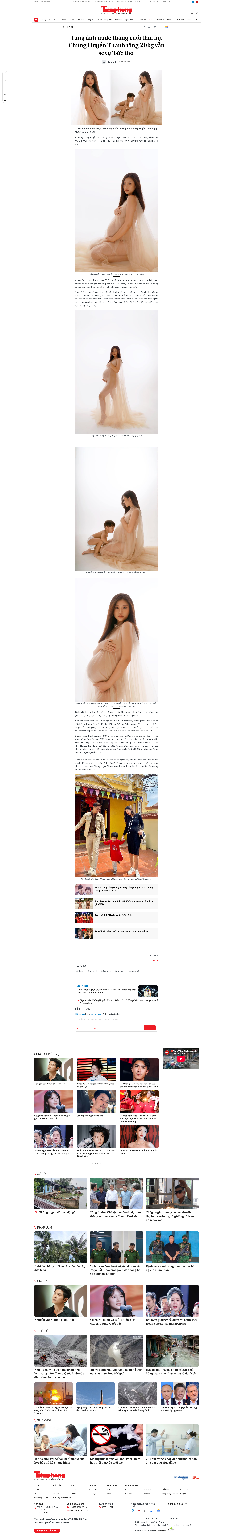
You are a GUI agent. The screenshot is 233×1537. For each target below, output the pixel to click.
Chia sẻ (5, 80)
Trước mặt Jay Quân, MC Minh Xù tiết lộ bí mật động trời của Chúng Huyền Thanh (106, 991)
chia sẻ (144, 27)
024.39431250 (43, 1512)
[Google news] (160, 1510)
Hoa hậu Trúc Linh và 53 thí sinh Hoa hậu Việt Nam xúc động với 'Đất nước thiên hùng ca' (138, 1118)
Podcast (93, 1485)
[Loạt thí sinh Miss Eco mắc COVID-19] (84, 917)
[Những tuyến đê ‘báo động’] (60, 1193)
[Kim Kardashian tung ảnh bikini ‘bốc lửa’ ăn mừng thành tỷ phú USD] (84, 903)
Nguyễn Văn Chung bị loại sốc (49, 1083)
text (149, 27)
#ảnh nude (120, 971)
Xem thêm (197, 20)
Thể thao (118, 19)
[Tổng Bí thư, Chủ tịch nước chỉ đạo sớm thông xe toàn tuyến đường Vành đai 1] (116, 1193)
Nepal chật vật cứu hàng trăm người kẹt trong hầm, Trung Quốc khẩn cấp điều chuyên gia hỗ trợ (59, 1373)
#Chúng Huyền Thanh (86, 971)
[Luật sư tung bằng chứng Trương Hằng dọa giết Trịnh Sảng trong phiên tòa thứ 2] (84, 889)
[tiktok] (146, 1510)
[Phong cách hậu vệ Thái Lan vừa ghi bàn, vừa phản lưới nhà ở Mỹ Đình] (139, 1069)
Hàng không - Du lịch (170, 1494)
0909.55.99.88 (75, 1507)
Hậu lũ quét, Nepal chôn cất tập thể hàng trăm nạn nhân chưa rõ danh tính (172, 1371)
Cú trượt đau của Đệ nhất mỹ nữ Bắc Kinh (138, 1152)
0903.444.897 (107, 1507)
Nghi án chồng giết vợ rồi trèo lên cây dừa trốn (59, 1268)
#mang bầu (134, 971)
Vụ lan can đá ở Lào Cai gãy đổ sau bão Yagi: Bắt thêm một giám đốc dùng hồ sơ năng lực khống (115, 1269)
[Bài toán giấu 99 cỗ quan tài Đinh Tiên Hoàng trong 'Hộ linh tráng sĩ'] (53, 1136)
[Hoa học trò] (195, 1478)
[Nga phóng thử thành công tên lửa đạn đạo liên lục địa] (95, 1393)
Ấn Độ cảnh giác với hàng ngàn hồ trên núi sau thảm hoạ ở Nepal (116, 1371)
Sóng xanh (62, 19)
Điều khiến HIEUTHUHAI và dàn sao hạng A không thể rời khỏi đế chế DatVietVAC (96, 1153)
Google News (166, 27)
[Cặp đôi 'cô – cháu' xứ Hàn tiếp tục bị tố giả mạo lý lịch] (84, 933)
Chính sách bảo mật (177, 1504)
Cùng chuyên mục (48, 1054)
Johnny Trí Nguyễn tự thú (90, 1115)
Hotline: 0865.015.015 (82, 2)
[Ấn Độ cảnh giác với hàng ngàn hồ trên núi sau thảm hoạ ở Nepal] (116, 1351)
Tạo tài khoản (96, 1014)
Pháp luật (108, 19)
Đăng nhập (80, 1014)
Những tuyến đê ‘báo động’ (56, 1212)
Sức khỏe (80, 19)
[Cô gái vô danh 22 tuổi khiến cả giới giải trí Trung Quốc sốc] (53, 1101)
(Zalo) (84, 1507)
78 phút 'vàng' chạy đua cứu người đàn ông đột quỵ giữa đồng (171, 1460)
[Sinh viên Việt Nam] (181, 1478)
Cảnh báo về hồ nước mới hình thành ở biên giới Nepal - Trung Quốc (136, 1409)
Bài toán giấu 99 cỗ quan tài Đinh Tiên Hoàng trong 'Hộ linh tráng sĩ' (52, 1152)
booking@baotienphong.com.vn (81, 1510)
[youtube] (197, 2)
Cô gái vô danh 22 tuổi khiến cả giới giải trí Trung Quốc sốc (52, 1117)
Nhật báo (57, 1485)
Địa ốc (71, 19)
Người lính (129, 19)
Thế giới (90, 19)
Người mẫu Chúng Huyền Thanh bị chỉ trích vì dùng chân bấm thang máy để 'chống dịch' (119, 1001)
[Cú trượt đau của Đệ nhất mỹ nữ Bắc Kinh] (139, 1136)
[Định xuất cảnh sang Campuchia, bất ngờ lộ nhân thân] (172, 1247)
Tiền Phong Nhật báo (103, 2)
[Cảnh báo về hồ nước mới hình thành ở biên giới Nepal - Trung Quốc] (137, 1393)
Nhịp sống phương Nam (62, 1498)
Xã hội (44, 19)
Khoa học (171, 19)
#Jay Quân (106, 971)
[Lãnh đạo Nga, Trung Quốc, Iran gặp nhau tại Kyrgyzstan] (180, 1393)
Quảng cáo (166, 2)
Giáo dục (160, 19)
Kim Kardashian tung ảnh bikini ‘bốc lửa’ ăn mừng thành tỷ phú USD (124, 903)
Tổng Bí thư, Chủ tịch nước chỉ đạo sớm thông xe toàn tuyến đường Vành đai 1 (116, 1214)
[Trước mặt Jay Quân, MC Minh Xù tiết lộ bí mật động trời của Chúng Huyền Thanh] (148, 991)
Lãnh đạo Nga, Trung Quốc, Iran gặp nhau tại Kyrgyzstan (179, 1409)
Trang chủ (36, 20)
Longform (112, 1485)
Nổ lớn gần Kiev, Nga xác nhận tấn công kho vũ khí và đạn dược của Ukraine (53, 1410)
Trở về (5, 100)
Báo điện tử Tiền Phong (116, 10)
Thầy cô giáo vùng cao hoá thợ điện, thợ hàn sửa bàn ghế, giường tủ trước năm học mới (170, 1216)
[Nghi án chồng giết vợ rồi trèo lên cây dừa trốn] (60, 1247)
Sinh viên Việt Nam (124, 2)
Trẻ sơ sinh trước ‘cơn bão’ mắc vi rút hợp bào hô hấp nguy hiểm (59, 1460)
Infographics (132, 1485)
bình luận (160, 27)
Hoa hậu (180, 19)
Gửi (149, 1027)
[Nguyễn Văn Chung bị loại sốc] (53, 1069)
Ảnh (72, 1485)
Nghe (5, 73)
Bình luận (5, 93)
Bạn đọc (147, 1494)
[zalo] (153, 1510)
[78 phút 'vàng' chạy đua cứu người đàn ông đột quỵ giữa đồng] (172, 1440)
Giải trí (151, 19)
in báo (155, 27)
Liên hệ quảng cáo (75, 1504)
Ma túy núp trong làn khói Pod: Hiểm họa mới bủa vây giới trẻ (115, 1460)
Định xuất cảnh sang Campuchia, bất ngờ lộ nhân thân (171, 1268)
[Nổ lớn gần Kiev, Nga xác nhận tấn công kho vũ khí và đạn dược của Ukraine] (53, 1393)
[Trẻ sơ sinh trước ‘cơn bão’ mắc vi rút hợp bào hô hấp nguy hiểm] (60, 1440)
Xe (136, 19)
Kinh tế (52, 19)
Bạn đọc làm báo (48, 1530)
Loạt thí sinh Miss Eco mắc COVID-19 (113, 915)
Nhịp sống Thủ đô (41, 1498)
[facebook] (192, 2)
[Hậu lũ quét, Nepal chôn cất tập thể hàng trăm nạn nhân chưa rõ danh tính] (172, 1351)
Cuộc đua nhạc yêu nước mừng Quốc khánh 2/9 (95, 1085)
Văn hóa (143, 19)
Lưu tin (5, 86)
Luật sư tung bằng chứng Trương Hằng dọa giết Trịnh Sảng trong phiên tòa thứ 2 (124, 889)
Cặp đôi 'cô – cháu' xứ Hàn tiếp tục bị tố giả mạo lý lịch (121, 930)
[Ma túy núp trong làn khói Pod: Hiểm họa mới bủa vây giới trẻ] (116, 1440)
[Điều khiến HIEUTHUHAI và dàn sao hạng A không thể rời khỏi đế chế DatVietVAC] (96, 1136)
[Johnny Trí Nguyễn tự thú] (96, 1101)
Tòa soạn (153, 2)
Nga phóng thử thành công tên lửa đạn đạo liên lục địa (93, 1409)
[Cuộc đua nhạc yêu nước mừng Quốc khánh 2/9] (96, 1069)
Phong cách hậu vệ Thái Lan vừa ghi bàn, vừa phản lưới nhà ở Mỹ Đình (139, 1085)
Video (189, 19)
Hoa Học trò (140, 2)
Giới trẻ (99, 19)
